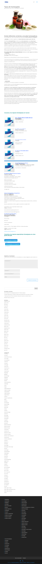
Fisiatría (5, 408)
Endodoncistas (24, 504)
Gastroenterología (7, 412)
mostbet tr (6, 440)
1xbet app (5, 363)
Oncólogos (6, 454)
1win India (6, 355)
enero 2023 (6, 318)
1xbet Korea (6, 366)
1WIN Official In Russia (8, 356)
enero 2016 (6, 346)
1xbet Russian (6, 371)
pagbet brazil (6, 461)
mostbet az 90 (6, 431)
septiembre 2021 (7, 328)
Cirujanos (5, 396)
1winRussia (6, 361)
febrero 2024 (6, 310)
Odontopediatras (24, 532)
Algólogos (6, 374)
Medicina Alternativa (7, 424)
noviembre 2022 (7, 321)
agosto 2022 (6, 326)
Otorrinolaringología (7, 459)
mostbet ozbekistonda (8, 438)
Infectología (6, 421)
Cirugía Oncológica (7, 390)
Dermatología (6, 402)
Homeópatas (20, 112)
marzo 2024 (6, 309)
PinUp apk (6, 475)
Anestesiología (6, 375)
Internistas (6, 423)
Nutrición (5, 448)
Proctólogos (6, 476)
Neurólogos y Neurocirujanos (27, 529)
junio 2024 (6, 304)
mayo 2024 (6, 305)
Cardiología (6, 383)
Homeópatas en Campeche (12, 244)
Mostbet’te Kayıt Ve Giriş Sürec (9, 297)
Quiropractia (6, 479)
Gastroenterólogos (25, 508)
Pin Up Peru (6, 473)
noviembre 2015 (7, 348)
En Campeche (7, 245)
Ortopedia (6, 457)
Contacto (24, 558)
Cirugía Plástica (6, 394)
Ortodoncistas (24, 537)
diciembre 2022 (6, 320)
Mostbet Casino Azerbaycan (9, 435)
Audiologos (7, 504)
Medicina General (7, 426)
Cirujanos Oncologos (8, 515)
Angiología (6, 377)
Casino (5, 385)
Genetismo (6, 413)
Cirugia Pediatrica (7, 393)
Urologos (6, 551)
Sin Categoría (6, 484)
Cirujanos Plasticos (8, 518)
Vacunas (5, 486)
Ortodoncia (6, 456)
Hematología (6, 416)
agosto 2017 (6, 335)
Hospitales (6, 420)
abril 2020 (5, 332)
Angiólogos (7, 502)
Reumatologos (7, 549)
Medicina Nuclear (7, 427)
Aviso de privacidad (8, 505)
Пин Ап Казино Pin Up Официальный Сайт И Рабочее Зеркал (14, 292)
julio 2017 (5, 337)
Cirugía (5, 386)
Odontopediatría (7, 451)
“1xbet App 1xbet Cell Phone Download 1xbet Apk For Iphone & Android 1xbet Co (17, 295)
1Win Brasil (6, 353)
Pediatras (5, 464)
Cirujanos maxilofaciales (8, 397)
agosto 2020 (6, 331)
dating (5, 399)
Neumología (6, 445)
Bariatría (5, 380)
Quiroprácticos (7, 548)
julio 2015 (5, 350)
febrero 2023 (6, 317)
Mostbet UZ (6, 442)
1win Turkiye (6, 358)
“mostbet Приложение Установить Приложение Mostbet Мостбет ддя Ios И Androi (18, 294)
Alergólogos (7, 499)
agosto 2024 (6, 302)
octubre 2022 (6, 323)
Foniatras (5, 410)
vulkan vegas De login (7, 487)
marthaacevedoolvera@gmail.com (10, 231)
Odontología (6, 449)
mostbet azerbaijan (7, 434)
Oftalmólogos (24, 534)
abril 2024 (5, 307)
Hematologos (24, 513)
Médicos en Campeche (30, 562)
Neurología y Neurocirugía (8, 446)
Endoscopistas (24, 505)
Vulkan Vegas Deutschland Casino (9, 489)
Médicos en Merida (23, 562)
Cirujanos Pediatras (8, 516)
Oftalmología (6, 453)
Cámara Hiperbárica (7, 382)
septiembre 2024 (7, 301)
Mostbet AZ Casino (7, 432)
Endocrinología (6, 404)
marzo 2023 (6, 315)
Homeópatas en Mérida (11, 240)
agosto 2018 (6, 334)
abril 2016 (5, 343)
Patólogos (6, 462)
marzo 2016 (6, 345)
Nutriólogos (24, 530)
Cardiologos (7, 510)
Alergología (6, 372)
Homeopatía (17, 8)
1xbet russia (6, 369)
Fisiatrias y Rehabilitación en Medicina (28, 507)
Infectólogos (24, 518)
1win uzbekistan (6, 360)
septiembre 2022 (7, 324)
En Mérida (6, 242)
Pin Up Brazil (6, 468)
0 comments (22, 8)
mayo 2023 (6, 313)
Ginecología (6, 415)
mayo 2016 (6, 342)
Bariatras (6, 507)
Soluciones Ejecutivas (15, 562)
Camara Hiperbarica (8, 508)
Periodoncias (7, 543)
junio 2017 (6, 339)
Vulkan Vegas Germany (8, 490)
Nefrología (6, 443)
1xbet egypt (6, 364)
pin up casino (6, 470)
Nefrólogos (24, 526)
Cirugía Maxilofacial (7, 388)
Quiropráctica (6, 481)
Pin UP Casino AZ (7, 472)
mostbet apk (6, 429)
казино (5, 492)
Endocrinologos (24, 502)
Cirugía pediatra (6, 391)
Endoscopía (6, 407)
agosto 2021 (6, 329)
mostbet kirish (6, 437)
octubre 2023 (6, 312)
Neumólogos (24, 527)
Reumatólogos (6, 483)
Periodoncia (6, 465)
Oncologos (23, 535)
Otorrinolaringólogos (8, 538)
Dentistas (5, 401)
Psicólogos (6, 478)
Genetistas (23, 510)
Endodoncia (6, 405)
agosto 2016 (6, 340)
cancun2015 (7, 8)
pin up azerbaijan (7, 467)
